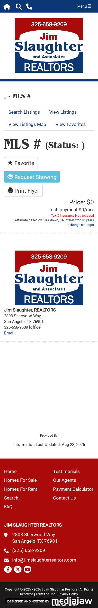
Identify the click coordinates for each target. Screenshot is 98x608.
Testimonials (66, 471)
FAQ (8, 506)
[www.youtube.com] (27, 569)
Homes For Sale (20, 480)
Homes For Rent (20, 489)
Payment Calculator (73, 489)
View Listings (63, 112)
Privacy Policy (67, 594)
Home (10, 471)
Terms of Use (45, 594)
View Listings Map (27, 124)
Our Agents (64, 480)
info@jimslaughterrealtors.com (44, 560)
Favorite (23, 162)
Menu (82, 6)
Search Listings (24, 112)
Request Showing (34, 176)
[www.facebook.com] (8, 569)
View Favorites (71, 124)
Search (11, 498)
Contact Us (64, 498)
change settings (81, 224)
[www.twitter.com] (18, 569)
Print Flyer (26, 190)
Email (9, 333)
